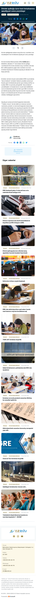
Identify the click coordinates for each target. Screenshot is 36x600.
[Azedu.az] (10, 3)
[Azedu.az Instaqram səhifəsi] (18, 536)
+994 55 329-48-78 (8, 560)
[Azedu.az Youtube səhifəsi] (22, 536)
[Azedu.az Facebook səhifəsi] (14, 536)
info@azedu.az (7, 571)
